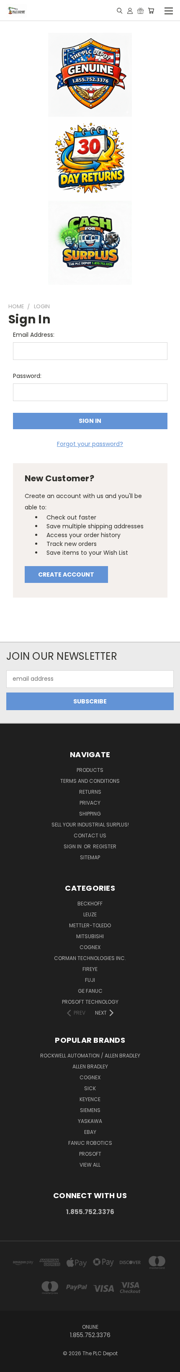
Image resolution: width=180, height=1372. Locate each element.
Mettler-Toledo (90, 925)
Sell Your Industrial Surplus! (90, 824)
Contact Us (90, 835)
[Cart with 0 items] (151, 10)
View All (90, 1164)
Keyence (90, 1099)
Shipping (90, 813)
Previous (13, 1363)
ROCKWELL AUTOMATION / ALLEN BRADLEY (90, 1055)
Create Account (66, 574)
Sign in (73, 846)
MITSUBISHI (90, 936)
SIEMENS (90, 1110)
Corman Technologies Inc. (90, 958)
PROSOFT (90, 1153)
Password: (27, 376)
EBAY (90, 1132)
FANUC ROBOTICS (90, 1142)
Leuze (90, 914)
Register (104, 846)
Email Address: (33, 335)
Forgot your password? (90, 444)
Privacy (90, 802)
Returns (90, 791)
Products (90, 770)
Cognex (90, 947)
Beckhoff (90, 903)
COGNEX (90, 1077)
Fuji (90, 980)
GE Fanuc (90, 990)
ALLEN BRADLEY (90, 1066)
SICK (90, 1088)
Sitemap (90, 857)
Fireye (90, 969)
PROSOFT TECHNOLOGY (90, 1001)
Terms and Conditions (90, 780)
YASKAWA (90, 1121)
